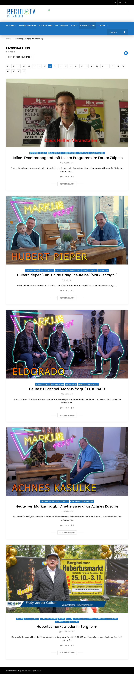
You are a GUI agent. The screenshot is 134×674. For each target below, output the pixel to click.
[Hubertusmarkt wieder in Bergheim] (67, 579)
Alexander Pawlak (32, 270)
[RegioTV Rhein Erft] (21, 13)
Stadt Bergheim (88, 619)
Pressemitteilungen (70, 153)
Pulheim (69, 619)
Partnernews (61, 25)
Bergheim (28, 619)
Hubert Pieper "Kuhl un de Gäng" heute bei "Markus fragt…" (67, 275)
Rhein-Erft (92, 270)
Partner (10, 25)
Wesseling (74, 622)
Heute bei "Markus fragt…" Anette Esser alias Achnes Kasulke (67, 506)
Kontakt (101, 25)
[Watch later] (114, 2)
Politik (74, 25)
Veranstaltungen (28, 25)
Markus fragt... (75, 270)
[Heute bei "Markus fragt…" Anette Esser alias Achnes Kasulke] (67, 461)
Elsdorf (36, 619)
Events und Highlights (38, 153)
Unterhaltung (87, 25)
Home (8, 38)
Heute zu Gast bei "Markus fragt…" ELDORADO (67, 389)
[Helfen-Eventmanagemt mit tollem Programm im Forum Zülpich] (67, 113)
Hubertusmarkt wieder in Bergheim (67, 626)
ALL (8, 66)
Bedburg (20, 619)
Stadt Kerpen (100, 619)
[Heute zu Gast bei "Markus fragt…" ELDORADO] (67, 344)
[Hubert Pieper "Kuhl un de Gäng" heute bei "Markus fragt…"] (67, 230)
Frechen (61, 619)
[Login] (125, 2)
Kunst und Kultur (61, 270)
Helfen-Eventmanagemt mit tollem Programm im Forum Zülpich (67, 157)
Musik (85, 270)
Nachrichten (45, 25)
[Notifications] (120, 2)
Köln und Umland (54, 153)
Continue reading (67, 184)
